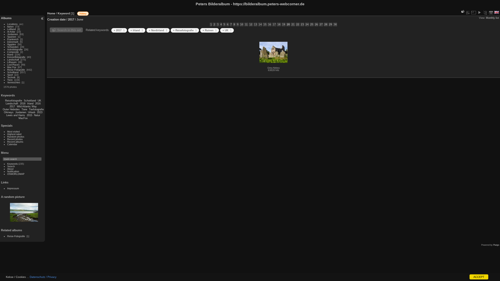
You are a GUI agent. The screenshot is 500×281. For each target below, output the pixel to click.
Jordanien (12, 34)
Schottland (13, 72)
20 (288, 24)
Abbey (83, 13)
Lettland (11, 29)
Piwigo (496, 245)
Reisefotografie (13, 100)
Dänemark (12, 42)
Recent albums (15, 141)
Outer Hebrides (11, 109)
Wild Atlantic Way (27, 106)
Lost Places (13, 64)
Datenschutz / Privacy (43, 276)
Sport (10, 75)
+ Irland (136, 30)
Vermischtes (13, 82)
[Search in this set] (462, 11)
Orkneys (8, 112)
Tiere (10, 80)
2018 (22, 103)
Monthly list (492, 17)
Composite (13, 52)
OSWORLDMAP (15, 174)
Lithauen (12, 62)
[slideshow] (479, 12)
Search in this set (69, 30)
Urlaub (31, 112)
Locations (12, 24)
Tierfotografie (36, 109)
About (10, 169)
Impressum (13, 188)
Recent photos (15, 139)
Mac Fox (11, 67)
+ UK (226, 30)
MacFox (23, 118)
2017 (12, 106)
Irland (10, 54)
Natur (37, 115)
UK (39, 100)
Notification (13, 171)
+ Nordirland (158, 30)
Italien (10, 26)
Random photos (15, 136)
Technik (11, 77)
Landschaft (13, 59)
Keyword (64, 13)
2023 (39, 112)
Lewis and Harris (15, 115)
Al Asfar (11, 31)
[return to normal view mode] (485, 12)
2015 (29, 115)
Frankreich (13, 39)
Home (51, 13)
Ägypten (11, 44)
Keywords (12, 164)
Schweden (13, 47)
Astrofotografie (15, 49)
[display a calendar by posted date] (491, 12)
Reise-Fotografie (16, 69)
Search (11, 166)
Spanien (11, 37)
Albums (6, 18)
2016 (38, 103)
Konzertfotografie (16, 57)
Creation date (56, 19)
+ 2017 (119, 30)
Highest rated (14, 134)
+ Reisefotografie (185, 30)
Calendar (12, 144)
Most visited (13, 131)
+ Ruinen (210, 30)
